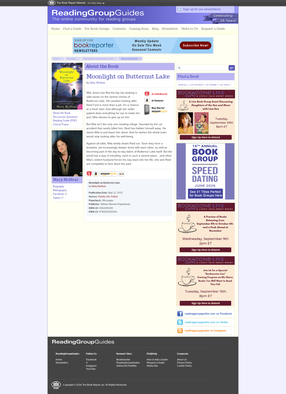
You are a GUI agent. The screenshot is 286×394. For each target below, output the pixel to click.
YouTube (91, 369)
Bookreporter (123, 359)
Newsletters (62, 363)
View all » (183, 85)
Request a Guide (156, 363)
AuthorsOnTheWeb (126, 366)
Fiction (114, 196)
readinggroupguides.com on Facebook (208, 313)
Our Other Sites (95, 3)
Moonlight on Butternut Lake (98, 59)
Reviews (71, 59)
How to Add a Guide (157, 359)
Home (57, 59)
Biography (58, 186)
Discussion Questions (65, 116)
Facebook (58, 194)
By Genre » (212, 85)
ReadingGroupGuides (67, 354)
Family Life (104, 196)
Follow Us (91, 354)
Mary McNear (97, 82)
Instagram (91, 366)
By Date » (226, 85)
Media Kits (152, 366)
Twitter (56, 197)
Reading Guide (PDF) (65, 120)
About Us (182, 359)
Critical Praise (61, 124)
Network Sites (124, 354)
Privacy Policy (184, 363)
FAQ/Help (152, 354)
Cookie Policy (184, 366)
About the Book (129, 59)
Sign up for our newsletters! (201, 9)
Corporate (182, 354)
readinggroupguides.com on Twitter (206, 322)
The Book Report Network (71, 2)
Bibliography (60, 190)
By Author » (197, 85)
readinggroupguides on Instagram (205, 330)
